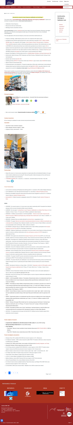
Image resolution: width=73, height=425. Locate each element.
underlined (19, 30)
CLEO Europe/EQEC (14, 278)
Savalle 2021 (35, 68)
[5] (33, 66)
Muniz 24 (38, 53)
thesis (47, 49)
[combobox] (68, 7)
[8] (10, 44)
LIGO (40, 40)
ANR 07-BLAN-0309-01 (42, 328)
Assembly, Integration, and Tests (42, 343)
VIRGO (43, 40)
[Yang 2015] (29, 68)
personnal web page (25, 104)
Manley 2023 (41, 68)
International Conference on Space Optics (33, 309)
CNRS (49, 72)
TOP (69, 422)
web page (17, 51)
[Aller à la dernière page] (17, 373)
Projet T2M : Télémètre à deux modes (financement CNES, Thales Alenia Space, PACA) (25, 331)
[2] (29, 53)
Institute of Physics (35, 72)
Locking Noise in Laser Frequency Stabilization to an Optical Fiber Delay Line (33, 210)
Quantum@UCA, (9, 197)
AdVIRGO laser (15, 98)
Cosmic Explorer (29, 42)
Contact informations (16, 104)
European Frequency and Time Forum (32, 235)
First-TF (7, 243)
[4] (20, 62)
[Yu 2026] (36, 66)
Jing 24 (42, 53)
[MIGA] (45, 392)
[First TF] (62, 393)
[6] (37, 49)
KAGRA (47, 40)
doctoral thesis (31, 219)
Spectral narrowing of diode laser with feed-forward (61, 28)
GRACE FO (16, 60)
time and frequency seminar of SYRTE (34, 232)
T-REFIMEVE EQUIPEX (11, 178)
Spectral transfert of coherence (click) (26, 112)
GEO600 (7, 42)
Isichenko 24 (47, 53)
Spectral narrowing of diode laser (13, 324)
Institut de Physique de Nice (41, 191)
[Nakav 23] (34, 53)
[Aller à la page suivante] (15, 373)
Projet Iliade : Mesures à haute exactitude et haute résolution (19, 328)
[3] (30, 53)
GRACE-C (31, 60)
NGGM (43, 60)
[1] (28, 53)
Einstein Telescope (37, 42)
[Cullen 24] (19, 58)
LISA (13, 42)
